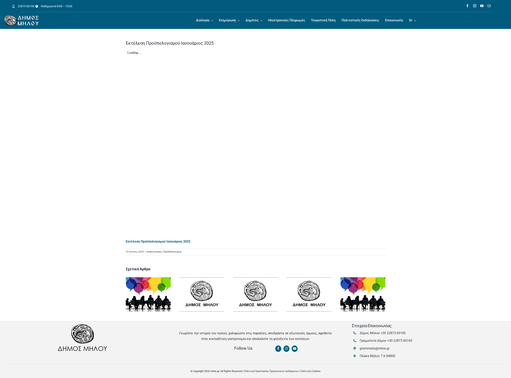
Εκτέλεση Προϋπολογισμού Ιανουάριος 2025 (158, 241)
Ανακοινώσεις (154, 251)
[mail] (489, 5)
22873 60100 (26, 6)
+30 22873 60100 (393, 333)
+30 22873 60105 (399, 340)
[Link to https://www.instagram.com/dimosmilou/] (286, 348)
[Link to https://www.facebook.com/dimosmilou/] (278, 348)
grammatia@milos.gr (374, 348)
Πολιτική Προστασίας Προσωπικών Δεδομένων (271, 371)
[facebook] (467, 5)
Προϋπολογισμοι (172, 251)
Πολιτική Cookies (310, 371)
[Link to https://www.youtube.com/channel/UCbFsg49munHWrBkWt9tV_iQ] (295, 348)
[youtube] (481, 5)
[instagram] (474, 5)
